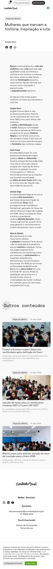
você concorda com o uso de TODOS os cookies (24, 553)
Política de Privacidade (26, 525)
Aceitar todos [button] (30, 563)
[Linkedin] (8, 502)
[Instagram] (4, 502)
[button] (48, 8)
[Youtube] (12, 502)
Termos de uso (26, 527)
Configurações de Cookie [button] (13, 563)
